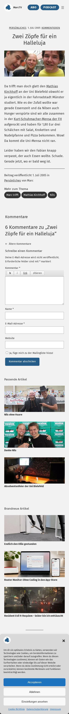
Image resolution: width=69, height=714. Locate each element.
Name (9, 309)
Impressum (55, 709)
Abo (33, 7)
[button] (63, 641)
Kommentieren (51, 27)
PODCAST (49, 7)
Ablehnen (34, 691)
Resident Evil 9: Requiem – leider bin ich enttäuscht (33, 615)
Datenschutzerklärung (37, 709)
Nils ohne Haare (13, 414)
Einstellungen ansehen (35, 701)
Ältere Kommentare (18, 243)
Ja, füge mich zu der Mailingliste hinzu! (31, 353)
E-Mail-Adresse (15, 323)
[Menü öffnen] (63, 7)
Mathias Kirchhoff (34, 194)
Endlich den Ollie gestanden (20, 544)
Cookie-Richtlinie (16, 709)
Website (10, 338)
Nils (52, 194)
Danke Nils (10, 450)
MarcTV (17, 7)
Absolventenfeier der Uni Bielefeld (24, 486)
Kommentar (12, 268)
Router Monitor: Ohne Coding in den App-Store (30, 579)
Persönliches (17, 27)
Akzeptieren (34, 682)
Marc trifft (12, 194)
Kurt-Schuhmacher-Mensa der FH (38, 119)
